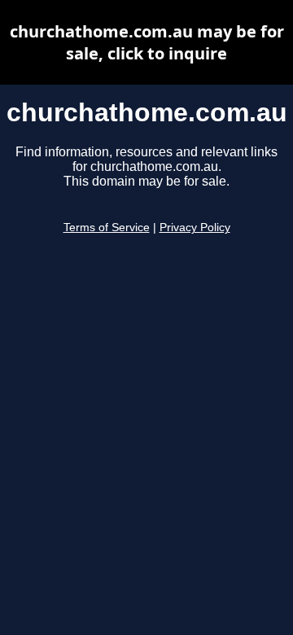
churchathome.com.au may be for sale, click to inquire (147, 42)
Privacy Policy (195, 227)
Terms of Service (106, 227)
